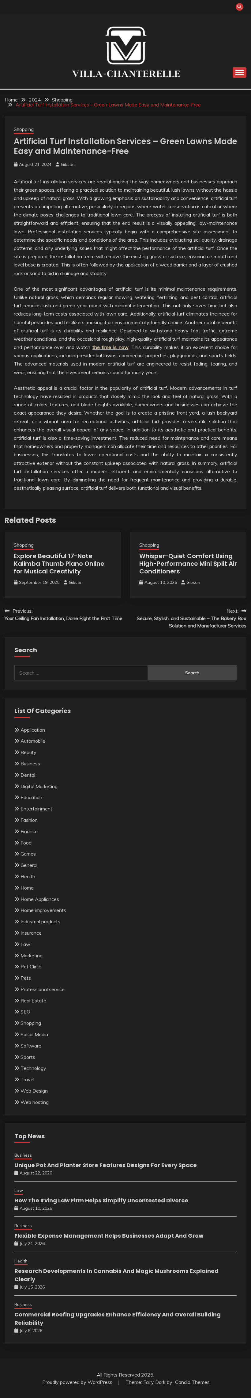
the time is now (110, 347)
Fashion (29, 820)
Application (33, 730)
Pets (26, 978)
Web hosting (35, 1102)
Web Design (34, 1091)
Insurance (31, 933)
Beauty (28, 752)
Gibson (68, 164)
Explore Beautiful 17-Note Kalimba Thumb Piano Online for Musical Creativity (59, 564)
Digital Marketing (39, 786)
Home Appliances (40, 899)
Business (30, 763)
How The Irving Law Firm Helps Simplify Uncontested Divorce (101, 1200)
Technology (33, 1068)
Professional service (43, 989)
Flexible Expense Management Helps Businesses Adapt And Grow (109, 1235)
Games (28, 854)
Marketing (32, 955)
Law (25, 944)
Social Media (34, 1034)
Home (27, 888)
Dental (28, 775)
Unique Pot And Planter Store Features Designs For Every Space (105, 1165)
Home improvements (43, 910)
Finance (29, 831)
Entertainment (36, 809)
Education (31, 797)
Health (28, 876)
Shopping (24, 129)
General (29, 865)
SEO (25, 1012)
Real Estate (33, 1001)
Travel (27, 1079)
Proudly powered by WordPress (78, 1382)
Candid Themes (192, 1382)
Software (31, 1046)
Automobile (33, 741)
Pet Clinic (31, 966)
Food (26, 843)
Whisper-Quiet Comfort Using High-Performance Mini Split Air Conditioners (188, 564)
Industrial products (40, 921)
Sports (28, 1057)
